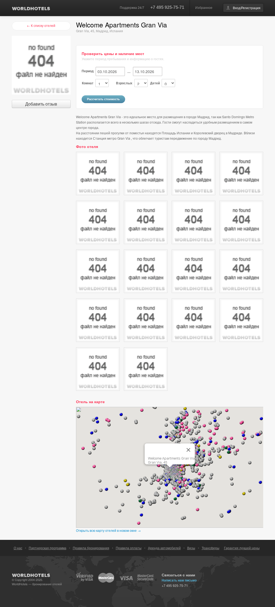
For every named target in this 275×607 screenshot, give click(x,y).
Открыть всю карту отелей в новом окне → (108, 530)
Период (88, 70)
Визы (191, 547)
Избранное (203, 7)
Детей (155, 83)
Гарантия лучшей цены (242, 547)
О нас (18, 547)
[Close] (188, 449)
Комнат (87, 83)
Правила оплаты (129, 547)
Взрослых (124, 83)
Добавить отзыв (41, 104)
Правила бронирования (91, 547)
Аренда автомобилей (164, 547)
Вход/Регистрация (246, 7)
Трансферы (210, 547)
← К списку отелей (41, 25)
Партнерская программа (47, 547)
